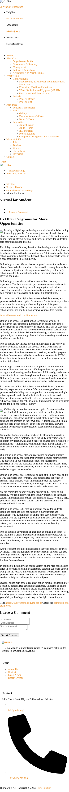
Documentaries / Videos (31, 116)
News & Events (27, 119)
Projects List (25, 101)
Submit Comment (9, 635)
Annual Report (26, 125)
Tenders (17, 145)
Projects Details (27, 99)
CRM (4, 162)
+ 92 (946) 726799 (14, 18)
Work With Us (13, 139)
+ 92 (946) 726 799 (18, 778)
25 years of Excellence (11, 6)
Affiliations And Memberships (28, 73)
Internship (18, 154)
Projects (17, 96)
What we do (12, 75)
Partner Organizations (24, 70)
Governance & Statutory (25, 64)
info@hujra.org (13, 31)
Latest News (14, 675)
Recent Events (15, 677)
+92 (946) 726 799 (16, 173)
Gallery (23, 113)
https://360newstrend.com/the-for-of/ (18, 315)
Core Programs (20, 78)
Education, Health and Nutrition (35, 87)
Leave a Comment (18, 212)
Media (16, 110)
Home (9, 55)
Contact (10, 156)
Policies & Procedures (24, 107)
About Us (11, 58)
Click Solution (44, 788)
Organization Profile (23, 61)
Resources (11, 104)
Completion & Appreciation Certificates (39, 136)
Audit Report (26, 127)
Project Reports (27, 133)
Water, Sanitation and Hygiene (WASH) (39, 90)
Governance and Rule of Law (34, 93)
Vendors (17, 148)
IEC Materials (26, 130)
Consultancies (20, 151)
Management (19, 67)
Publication (18, 122)
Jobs (15, 142)
